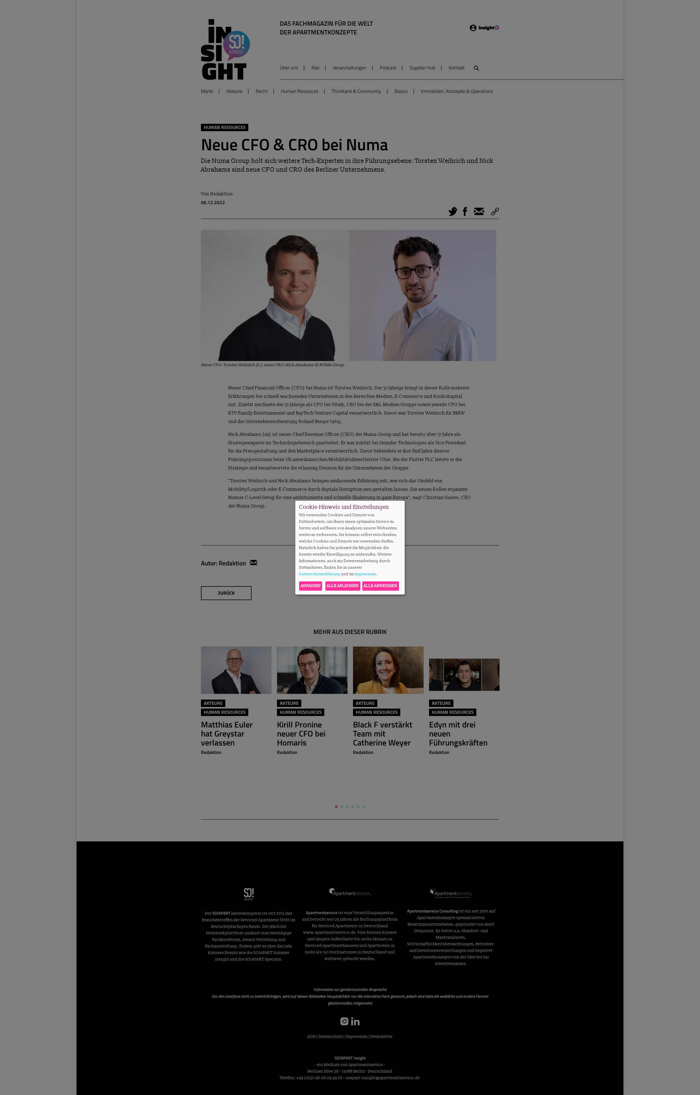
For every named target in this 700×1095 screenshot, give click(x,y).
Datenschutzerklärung (319, 574)
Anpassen (311, 585)
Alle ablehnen (343, 585)
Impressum (365, 574)
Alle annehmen (380, 585)
